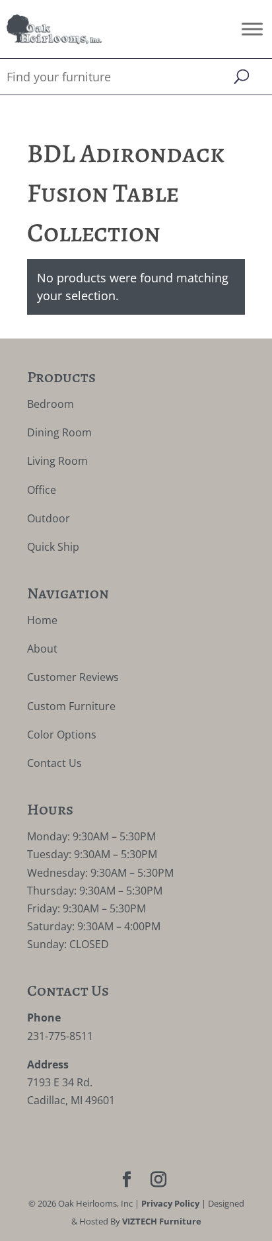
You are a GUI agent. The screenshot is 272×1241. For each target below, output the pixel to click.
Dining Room (59, 432)
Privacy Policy (170, 1203)
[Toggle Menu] (252, 28)
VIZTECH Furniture (161, 1221)
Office (41, 490)
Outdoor (48, 518)
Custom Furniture (71, 706)
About (42, 648)
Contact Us (54, 763)
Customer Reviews (73, 677)
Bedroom (50, 404)
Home (42, 620)
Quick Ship (53, 547)
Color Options (61, 734)
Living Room (57, 461)
